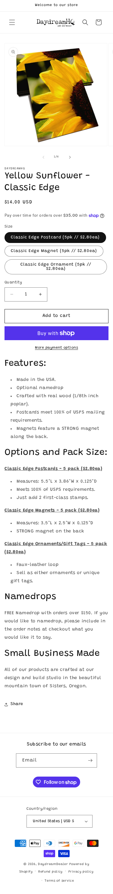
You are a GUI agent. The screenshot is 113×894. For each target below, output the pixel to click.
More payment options (56, 348)
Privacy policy (81, 871)
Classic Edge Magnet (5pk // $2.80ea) (54, 251)
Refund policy (50, 871)
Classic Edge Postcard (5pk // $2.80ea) (55, 237)
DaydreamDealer (53, 864)
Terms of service (59, 881)
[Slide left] (43, 157)
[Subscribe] (90, 760)
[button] (12, 22)
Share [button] (17, 704)
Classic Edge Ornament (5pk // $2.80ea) (55, 267)
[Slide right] (70, 157)
